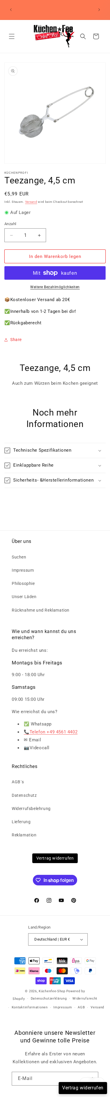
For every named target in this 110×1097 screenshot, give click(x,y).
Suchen (19, 557)
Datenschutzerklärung (49, 998)
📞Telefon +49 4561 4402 (50, 732)
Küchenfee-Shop (52, 991)
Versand (31, 201)
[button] (11, 36)
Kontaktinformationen (30, 1007)
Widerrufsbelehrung (31, 808)
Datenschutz (24, 795)
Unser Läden (24, 596)
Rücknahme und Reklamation (41, 610)
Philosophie (23, 583)
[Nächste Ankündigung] (99, 9)
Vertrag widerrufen (55, 858)
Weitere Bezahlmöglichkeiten (55, 287)
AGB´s (18, 781)
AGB (81, 1007)
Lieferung (21, 821)
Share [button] (16, 339)
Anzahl (10, 224)
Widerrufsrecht (84, 998)
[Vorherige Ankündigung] (10, 9)
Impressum (23, 570)
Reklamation (24, 835)
